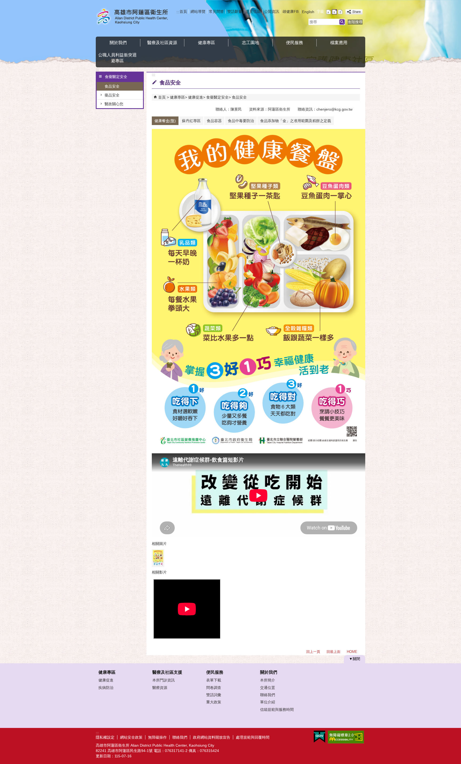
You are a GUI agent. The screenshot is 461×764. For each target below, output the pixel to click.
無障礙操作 (157, 737)
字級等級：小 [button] (328, 12)
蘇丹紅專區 (191, 121)
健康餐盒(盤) (165, 121)
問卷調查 (213, 687)
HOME (352, 652)
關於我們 (118, 42)
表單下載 (213, 680)
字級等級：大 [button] (340, 12)
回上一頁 (313, 652)
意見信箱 (253, 11)
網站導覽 (197, 11)
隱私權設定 (105, 737)
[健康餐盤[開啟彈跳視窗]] (158, 558)
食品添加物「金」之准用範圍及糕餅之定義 (295, 121)
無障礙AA (346, 737)
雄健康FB (291, 11)
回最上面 (333, 652)
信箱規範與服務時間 (277, 709)
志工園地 (250, 42)
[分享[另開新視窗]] (354, 11)
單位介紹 (267, 702)
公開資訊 (271, 11)
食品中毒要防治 (241, 121)
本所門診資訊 (163, 680)
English (308, 12)
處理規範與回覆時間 (252, 737)
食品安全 (112, 86)
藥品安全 (112, 95)
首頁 (183, 11)
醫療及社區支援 (167, 672)
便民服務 (294, 42)
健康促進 (195, 97)
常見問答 (216, 11)
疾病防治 (105, 687)
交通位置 (267, 687)
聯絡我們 (267, 695)
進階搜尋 (355, 22)
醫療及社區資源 (162, 42)
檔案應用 (338, 42)
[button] (342, 22)
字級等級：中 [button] (334, 11)
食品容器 (214, 121)
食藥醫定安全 (217, 97)
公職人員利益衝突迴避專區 (117, 58)
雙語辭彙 (234, 11)
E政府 (319, 737)
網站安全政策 (131, 737)
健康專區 (206, 42)
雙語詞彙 (213, 695)
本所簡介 (267, 680)
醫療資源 (159, 687)
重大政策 (213, 702)
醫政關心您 (114, 104)
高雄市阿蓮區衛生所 (141, 17)
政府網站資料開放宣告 (211, 737)
